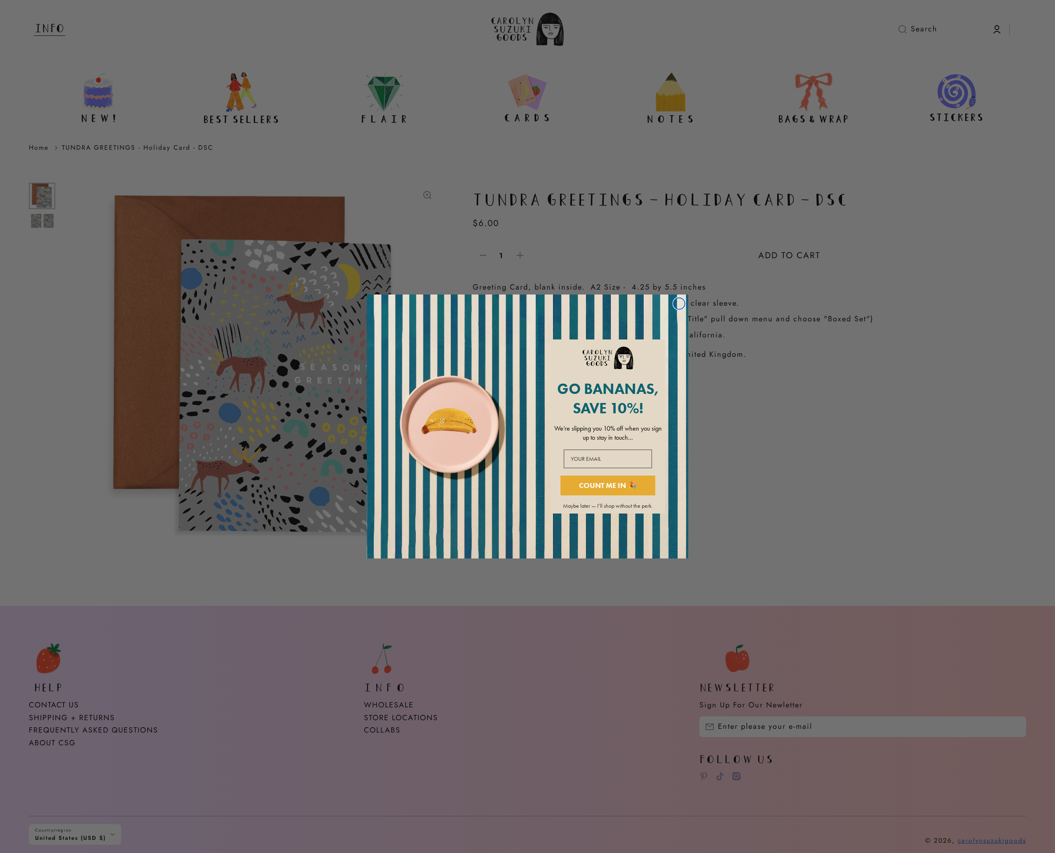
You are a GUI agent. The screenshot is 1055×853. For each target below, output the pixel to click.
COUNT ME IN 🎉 (608, 485)
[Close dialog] (679, 303)
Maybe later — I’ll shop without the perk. (608, 506)
